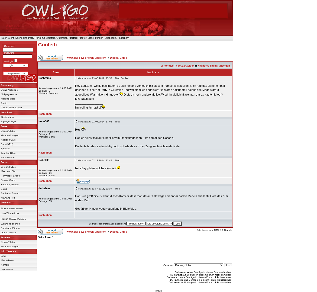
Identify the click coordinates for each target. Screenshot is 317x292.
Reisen (4, 219)
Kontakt (5, 264)
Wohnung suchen (10, 223)
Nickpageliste (8, 98)
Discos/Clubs (8, 131)
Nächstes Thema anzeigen (214, 65)
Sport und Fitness (10, 228)
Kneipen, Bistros (10, 184)
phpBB (158, 290)
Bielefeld (19, 209)
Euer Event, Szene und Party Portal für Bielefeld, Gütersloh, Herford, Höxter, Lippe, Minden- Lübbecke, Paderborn (64, 37)
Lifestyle (6, 202)
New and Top (8, 197)
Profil (3, 103)
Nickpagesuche (9, 94)
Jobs (3, 256)
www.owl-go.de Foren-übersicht (86, 57)
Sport (4, 189)
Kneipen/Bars (8, 139)
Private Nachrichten (11, 107)
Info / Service (8, 251)
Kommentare (8, 157)
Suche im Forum (9, 193)
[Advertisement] (135, 251)
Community (7, 85)
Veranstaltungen (10, 135)
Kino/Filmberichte (10, 213)
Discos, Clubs (8, 180)
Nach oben (45, 113)
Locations (6, 112)
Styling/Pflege (8, 121)
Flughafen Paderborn (17, 219)
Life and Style (8, 167)
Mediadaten (7, 260)
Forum (4, 162)
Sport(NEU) (7, 144)
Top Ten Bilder (8, 153)
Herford (12, 209)
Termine (5, 237)
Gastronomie (8, 117)
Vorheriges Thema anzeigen (177, 65)
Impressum (7, 269)
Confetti (47, 45)
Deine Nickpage (9, 90)
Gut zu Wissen (8, 232)
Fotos (4, 126)
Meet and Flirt (8, 171)
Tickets (4, 208)
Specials (5, 148)
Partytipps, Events (10, 175)
